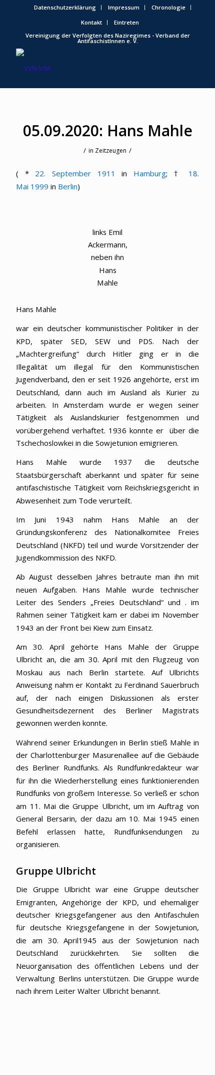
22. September (63, 173)
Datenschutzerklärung (65, 7)
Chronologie (169, 7)
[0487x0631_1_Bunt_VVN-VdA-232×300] (89, 68)
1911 (107, 173)
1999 (39, 186)
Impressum (124, 7)
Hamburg (150, 173)
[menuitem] (65, 7)
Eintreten (126, 22)
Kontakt (91, 22)
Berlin (68, 186)
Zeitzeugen (110, 150)
